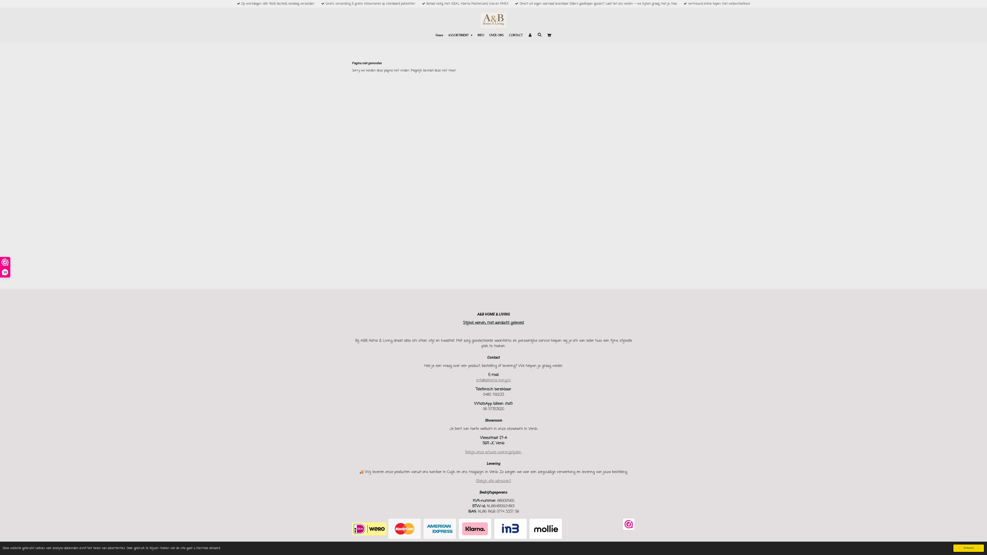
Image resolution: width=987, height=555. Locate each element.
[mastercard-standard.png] (404, 529)
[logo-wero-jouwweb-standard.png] (369, 529)
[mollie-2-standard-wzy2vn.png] (545, 529)
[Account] (530, 35)
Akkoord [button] (969, 548)
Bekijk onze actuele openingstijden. (493, 452)
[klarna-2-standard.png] (475, 529)
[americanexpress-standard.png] (440, 529)
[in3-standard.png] (510, 529)
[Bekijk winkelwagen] (549, 35)
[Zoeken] (539, 35)
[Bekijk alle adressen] (493, 481)
